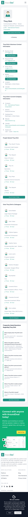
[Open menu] (25, 2)
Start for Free (21, 432)
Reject (9, 512)
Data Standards (22, 475)
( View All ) (16, 131)
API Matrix (4, 478)
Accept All (17, 512)
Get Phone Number (11, 71)
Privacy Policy (16, 509)
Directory (14, 37)
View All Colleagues (14, 317)
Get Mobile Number (11, 78)
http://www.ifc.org (10, 120)
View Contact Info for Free (14, 32)
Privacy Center (22, 478)
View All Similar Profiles (14, 197)
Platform (3, 473)
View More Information (14, 400)
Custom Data (4, 475)
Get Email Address (11, 55)
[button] (14, 146)
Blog (19, 473)
